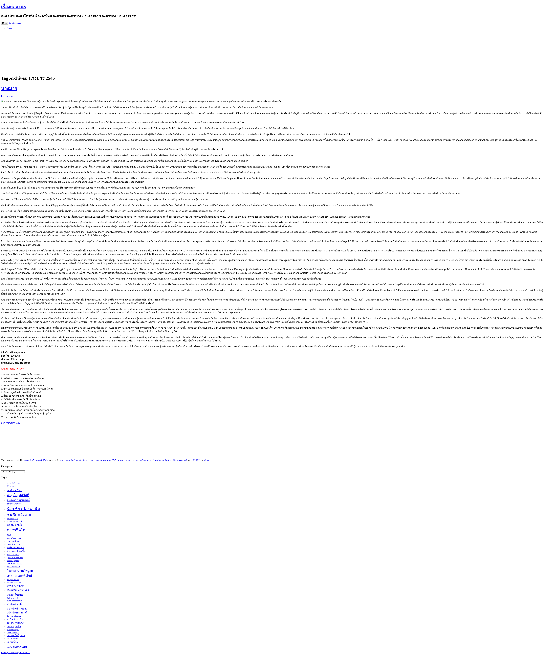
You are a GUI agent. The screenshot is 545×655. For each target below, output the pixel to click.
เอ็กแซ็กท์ (12, 642)
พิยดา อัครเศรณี (13, 555)
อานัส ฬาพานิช (15, 619)
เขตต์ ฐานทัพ (14, 626)
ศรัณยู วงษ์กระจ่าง (13, 580)
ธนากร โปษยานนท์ (14, 538)
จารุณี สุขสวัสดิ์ (18, 495)
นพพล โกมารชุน (84, 460)
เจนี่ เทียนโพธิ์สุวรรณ (16, 635)
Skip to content (15, 23)
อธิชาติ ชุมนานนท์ (17, 612)
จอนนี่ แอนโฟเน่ (14, 490)
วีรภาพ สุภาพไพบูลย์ (20, 570)
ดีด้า (9, 535)
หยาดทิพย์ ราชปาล (17, 608)
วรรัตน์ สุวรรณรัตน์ (159, 460)
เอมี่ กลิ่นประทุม (12, 639)
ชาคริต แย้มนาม (19, 515)
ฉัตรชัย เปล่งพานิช (23, 508)
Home (9, 28)
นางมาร (9, 88)
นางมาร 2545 (109, 460)
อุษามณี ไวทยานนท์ (15, 623)
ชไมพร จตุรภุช (12, 519)
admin (206, 460)
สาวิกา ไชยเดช (15, 594)
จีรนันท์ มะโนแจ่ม (14, 504)
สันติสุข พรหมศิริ (18, 590)
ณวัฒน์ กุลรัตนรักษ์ (14, 521)
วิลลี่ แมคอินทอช (13, 567)
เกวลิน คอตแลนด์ (178, 460)
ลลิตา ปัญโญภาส (13, 561)
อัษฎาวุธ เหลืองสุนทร (14, 616)
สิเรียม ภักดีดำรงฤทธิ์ (14, 601)
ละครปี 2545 (41, 460)
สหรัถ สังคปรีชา (15, 585)
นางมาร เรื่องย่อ (141, 460)
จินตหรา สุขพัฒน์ (18, 500)
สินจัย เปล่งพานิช (13, 598)
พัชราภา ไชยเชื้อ (16, 551)
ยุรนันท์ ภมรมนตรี (15, 557)
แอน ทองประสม (17, 646)
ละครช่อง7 (29, 460)
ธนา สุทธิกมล (13, 541)
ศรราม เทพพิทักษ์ (19, 575)
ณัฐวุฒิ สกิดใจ (14, 524)
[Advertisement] (272, 51)
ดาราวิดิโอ (16, 530)
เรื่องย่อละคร (13, 6)
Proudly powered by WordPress (15, 652)
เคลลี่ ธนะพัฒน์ (13, 632)
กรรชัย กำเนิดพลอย (13, 483)
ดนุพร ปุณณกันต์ (66, 460)
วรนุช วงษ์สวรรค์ (14, 564)
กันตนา (11, 486)
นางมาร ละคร (124, 460)
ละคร (4, 423)
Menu (4, 23)
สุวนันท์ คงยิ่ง (15, 604)
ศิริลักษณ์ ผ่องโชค (14, 582)
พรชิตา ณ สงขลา (15, 547)
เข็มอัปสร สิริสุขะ (13, 630)
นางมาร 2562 (13, 423)
